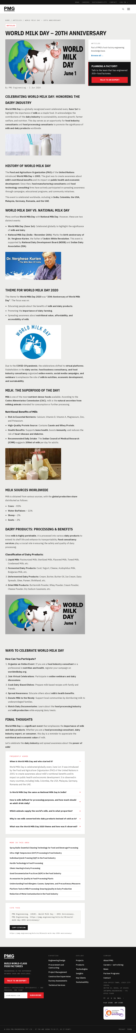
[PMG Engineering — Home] (9, 9)
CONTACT (113, 2)
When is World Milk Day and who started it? (31, 761)
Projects (79, 960)
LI (108, 998)
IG (115, 998)
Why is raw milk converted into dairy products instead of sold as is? (43, 818)
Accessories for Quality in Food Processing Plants (31, 878)
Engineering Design (56, 960)
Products (80, 965)
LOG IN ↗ (124, 2)
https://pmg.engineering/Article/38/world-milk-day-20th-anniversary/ (41, 933)
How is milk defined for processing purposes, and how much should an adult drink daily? (43, 801)
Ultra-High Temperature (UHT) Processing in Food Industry (36, 853)
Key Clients (81, 978)
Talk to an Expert (110, 80)
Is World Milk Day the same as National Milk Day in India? (38, 792)
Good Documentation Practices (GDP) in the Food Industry (35, 873)
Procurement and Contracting (56, 966)
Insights (79, 973)
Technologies (82, 969)
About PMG (108, 960)
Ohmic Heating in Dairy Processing (25, 868)
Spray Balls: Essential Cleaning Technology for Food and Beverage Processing (44, 848)
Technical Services (56, 985)
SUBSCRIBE (35, 995)
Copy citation (19, 928)
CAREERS (85, 2)
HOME (7, 20)
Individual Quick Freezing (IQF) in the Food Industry (33, 858)
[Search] (123, 9)
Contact (107, 978)
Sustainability (82, 982)
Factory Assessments (57, 981)
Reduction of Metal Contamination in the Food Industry (34, 894)
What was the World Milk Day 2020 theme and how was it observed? (43, 826)
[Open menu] (129, 9)
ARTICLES (17, 20)
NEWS (77, 2)
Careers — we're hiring (113, 965)
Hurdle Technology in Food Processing (26, 863)
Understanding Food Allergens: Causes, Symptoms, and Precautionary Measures (45, 883)
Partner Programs (111, 973)
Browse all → (97, 55)
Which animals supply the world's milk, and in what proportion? (41, 811)
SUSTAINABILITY (99, 2)
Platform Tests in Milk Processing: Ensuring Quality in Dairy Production (41, 889)
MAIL (119, 998)
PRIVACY (122, 1029)
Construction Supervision (59, 976)
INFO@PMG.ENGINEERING (112, 991)
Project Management (57, 972)
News (105, 969)
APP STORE (119, 1003)
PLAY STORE (108, 1003)
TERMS (129, 1029)
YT (104, 998)
